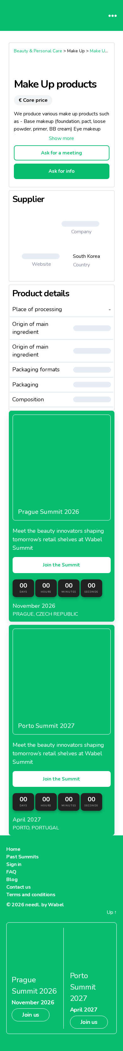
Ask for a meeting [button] (61, 153)
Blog (11, 879)
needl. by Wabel (44, 904)
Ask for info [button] (61, 171)
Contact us (18, 887)
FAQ (11, 871)
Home (13, 849)
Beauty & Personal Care (38, 51)
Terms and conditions (30, 894)
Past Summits (22, 856)
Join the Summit (61, 565)
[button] (61, 138)
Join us (30, 1015)
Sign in (13, 864)
